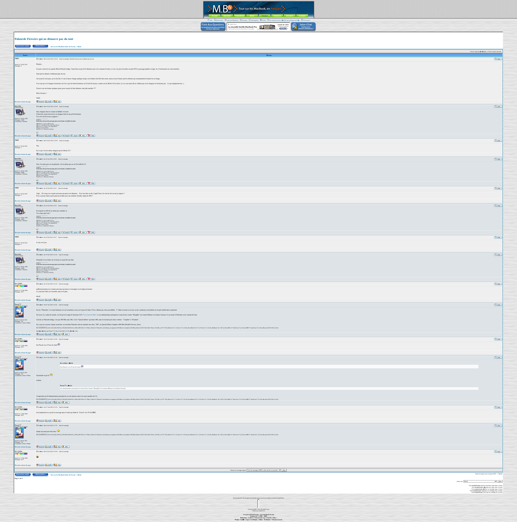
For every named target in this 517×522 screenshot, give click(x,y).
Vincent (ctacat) (277, 519)
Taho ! (275, 517)
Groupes (244, 20)
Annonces (277, 16)
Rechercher (219, 20)
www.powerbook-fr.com (250, 514)
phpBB (254, 509)
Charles (269, 517)
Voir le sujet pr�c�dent (478, 51)
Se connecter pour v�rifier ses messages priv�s (284, 20)
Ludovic (251, 517)
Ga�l (242, 519)
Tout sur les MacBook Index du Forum (62, 46)
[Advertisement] (258, 33)
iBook (252, 16)
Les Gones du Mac (90, 315)
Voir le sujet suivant (494, 51)
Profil (264, 20)
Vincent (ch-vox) (260, 517)
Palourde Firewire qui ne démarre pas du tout (44, 39)
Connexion (306, 20)
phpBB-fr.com (262, 510)
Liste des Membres (232, 20)
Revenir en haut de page (23, 102)
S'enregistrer (254, 20)
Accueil (214, 16)
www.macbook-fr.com (267, 514)
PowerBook (239, 16)
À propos (302, 16)
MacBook (227, 16)
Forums (265, 16)
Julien (261, 519)
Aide (210, 20)
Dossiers (289, 16)
